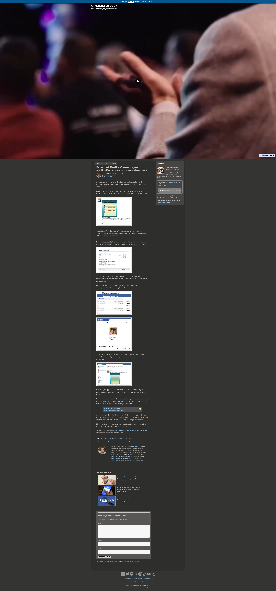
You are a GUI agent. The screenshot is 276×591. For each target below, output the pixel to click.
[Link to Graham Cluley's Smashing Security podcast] (136, 573)
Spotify (168, 197)
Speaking (124, 1)
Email (99, 548)
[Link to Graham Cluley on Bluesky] (127, 573)
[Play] (160, 190)
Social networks (122, 438)
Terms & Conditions (140, 581)
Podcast (138, 1)
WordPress (135, 585)
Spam (130, 438)
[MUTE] (176, 190)
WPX (148, 585)
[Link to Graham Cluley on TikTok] (144, 573)
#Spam (131, 441)
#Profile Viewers (110, 441)
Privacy (132, 581)
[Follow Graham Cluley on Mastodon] (131, 573)
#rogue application (122, 441)
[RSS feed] (153, 573)
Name (100, 540)
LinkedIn (113, 460)
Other (175, 197)
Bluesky (136, 430)
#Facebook (100, 441)
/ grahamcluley (108, 176)
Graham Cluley (97, 1)
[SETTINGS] (179, 190)
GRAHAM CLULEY (104, 6)
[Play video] (138, 81)
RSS (172, 197)
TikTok (139, 458)
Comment (101, 523)
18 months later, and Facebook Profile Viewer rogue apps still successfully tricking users (128, 489)
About (151, 1)
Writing (130, 1)
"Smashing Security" (117, 458)
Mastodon (144, 430)
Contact (145, 1)
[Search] (154, 1)
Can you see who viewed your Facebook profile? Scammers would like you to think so (128, 500)
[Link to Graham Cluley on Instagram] (140, 573)
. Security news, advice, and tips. (113, 409)
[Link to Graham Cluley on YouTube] (149, 573)
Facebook (103, 438)
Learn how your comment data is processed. (129, 561)
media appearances (125, 456)
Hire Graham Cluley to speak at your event (133, 578)
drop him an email (137, 460)
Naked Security (112, 438)
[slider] (166, 190)
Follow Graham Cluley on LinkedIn (124, 430)
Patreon (159, 202)
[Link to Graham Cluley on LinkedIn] (123, 573)
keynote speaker (136, 446)
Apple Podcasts (161, 197)
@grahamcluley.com (109, 175)
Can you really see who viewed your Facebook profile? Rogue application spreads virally (128, 479)
